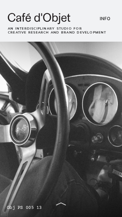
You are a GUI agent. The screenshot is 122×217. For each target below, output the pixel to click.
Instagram (17, 38)
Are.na (52, 38)
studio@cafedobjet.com (29, 29)
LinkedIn (36, 38)
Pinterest (68, 38)
